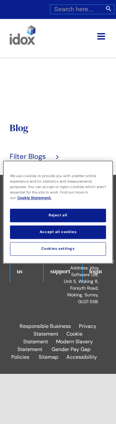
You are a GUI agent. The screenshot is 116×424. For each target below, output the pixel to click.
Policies (20, 357)
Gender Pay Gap (71, 349)
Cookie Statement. (34, 197)
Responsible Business (45, 326)
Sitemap (48, 357)
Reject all (58, 215)
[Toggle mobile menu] (101, 36)
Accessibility (81, 357)
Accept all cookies (58, 232)
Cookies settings (57, 248)
